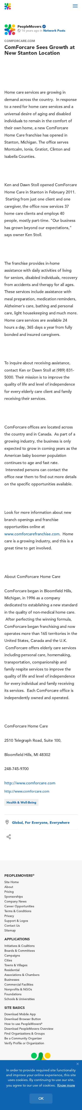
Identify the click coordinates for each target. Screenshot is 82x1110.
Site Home (11, 882)
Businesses (11, 980)
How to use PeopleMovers (23, 1024)
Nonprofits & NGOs (18, 989)
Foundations (12, 994)
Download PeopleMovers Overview (28, 1029)
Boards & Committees (19, 951)
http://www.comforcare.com (29, 783)
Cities (8, 960)
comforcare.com (19, 41)
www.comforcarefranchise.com (31, 533)
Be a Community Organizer (23, 1038)
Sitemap (10, 930)
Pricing (9, 892)
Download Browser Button (22, 1019)
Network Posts (54, 31)
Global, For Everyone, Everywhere (41, 822)
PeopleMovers (29, 26)
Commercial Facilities (18, 984)
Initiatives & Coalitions (19, 946)
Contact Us (12, 926)
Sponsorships (13, 897)
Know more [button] (66, 1085)
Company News (15, 901)
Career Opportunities (19, 906)
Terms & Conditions (17, 911)
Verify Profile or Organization (24, 1043)
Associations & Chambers (21, 975)
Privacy (9, 916)
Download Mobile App (20, 1014)
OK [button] (41, 1098)
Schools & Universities (19, 999)
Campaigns (12, 955)
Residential (11, 970)
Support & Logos (16, 921)
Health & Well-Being (21, 802)
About (8, 887)
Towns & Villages (15, 965)
